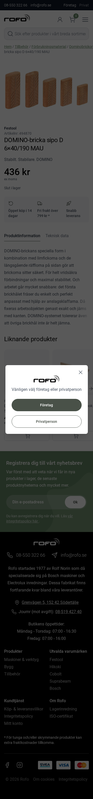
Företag (46, 405)
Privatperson (46, 421)
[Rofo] (46, 378)
